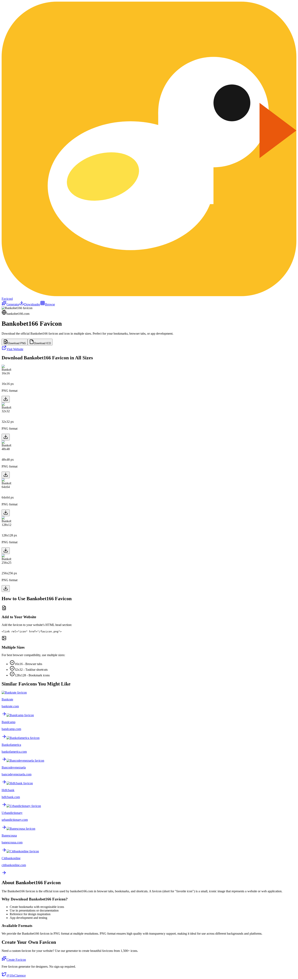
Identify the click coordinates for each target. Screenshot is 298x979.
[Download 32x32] (6, 437)
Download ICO (42, 343)
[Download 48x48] (6, 475)
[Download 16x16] (6, 399)
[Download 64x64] (6, 512)
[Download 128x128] (6, 550)
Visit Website (14, 349)
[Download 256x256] (6, 588)
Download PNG (17, 343)
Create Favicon (16, 959)
